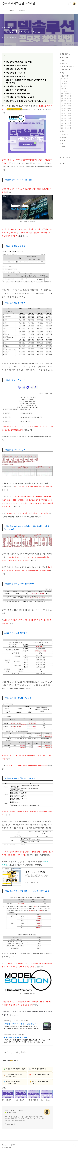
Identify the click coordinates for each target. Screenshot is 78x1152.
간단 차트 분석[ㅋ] (66, 120)
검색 (69, 3)
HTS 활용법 (64, 81)
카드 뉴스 (63, 73)
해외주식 (63, 88)
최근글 (62, 157)
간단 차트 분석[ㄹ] (66, 103)
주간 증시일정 (64, 79)
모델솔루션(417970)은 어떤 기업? (19, 61)
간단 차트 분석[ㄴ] (66, 98)
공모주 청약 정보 (65, 70)
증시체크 (63, 60)
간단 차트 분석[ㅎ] (66, 128)
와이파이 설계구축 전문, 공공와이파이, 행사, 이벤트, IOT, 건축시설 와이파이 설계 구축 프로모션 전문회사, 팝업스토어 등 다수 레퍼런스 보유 (21, 1027)
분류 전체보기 (64, 54)
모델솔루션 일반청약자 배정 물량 (18, 93)
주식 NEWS (64, 91)
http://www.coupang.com (12, 1034)
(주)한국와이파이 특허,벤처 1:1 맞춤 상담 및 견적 (21, 1023)
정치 (61, 143)
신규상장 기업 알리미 (66, 67)
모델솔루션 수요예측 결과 (15, 76)
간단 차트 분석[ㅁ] (66, 106)
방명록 (11, 10)
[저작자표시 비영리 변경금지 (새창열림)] (23, 1052)
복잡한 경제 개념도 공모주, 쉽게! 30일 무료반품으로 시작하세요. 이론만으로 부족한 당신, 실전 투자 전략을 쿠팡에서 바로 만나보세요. (27, 1041)
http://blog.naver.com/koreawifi (14, 1021)
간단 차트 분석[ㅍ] (66, 125)
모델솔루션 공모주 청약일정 (16, 90)
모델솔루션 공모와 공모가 (15, 72)
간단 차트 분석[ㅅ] (66, 111)
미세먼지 (62, 140)
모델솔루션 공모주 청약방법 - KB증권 (20, 97)
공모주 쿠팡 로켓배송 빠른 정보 (15, 1037)
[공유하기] (8, 1052)
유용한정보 (63, 134)
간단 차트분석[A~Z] (66, 93)
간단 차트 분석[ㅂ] (66, 108)
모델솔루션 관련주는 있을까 (16, 65)
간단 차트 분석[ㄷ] (66, 101)
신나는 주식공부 (64, 76)
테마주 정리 (23, 10)
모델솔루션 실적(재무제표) (16, 69)
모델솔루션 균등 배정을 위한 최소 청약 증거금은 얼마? (26, 101)
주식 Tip (63, 63)
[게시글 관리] (10, 1052)
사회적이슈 (63, 137)
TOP (74, 1145)
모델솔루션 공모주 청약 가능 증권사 (19, 86)
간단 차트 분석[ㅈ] (66, 116)
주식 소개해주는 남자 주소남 (18, 3)
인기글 (68, 157)
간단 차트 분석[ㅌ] (66, 123)
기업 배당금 (64, 83)
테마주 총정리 (64, 57)
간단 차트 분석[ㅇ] (66, 113)
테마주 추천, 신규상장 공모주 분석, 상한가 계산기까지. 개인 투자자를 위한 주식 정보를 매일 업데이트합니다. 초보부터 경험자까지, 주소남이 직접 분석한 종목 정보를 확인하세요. (24, 1118)
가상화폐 (62, 131)
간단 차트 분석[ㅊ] (66, 118)
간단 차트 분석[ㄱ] (66, 96)
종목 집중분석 (64, 86)
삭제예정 (62, 147)
